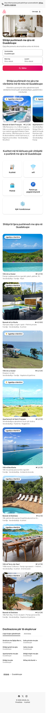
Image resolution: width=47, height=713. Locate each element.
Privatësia (18, 702)
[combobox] (22, 53)
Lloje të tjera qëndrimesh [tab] (11, 634)
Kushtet (27, 702)
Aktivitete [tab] (27, 634)
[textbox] (12, 61)
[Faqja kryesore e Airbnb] (4, 11)
